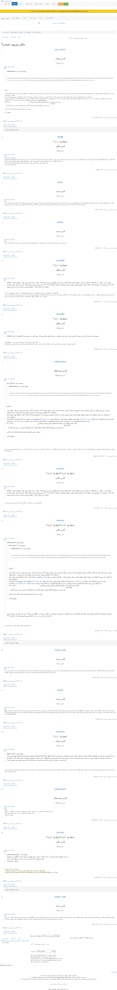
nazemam (60, 731)
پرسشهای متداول (16, 18)
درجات (40, 18)
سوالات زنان (27, 32)
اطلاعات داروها (39, 4)
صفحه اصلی (7, 4)
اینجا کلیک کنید (33, 11)
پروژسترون (76, 159)
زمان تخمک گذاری (91, 80)
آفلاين (4, 68)
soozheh (60, 468)
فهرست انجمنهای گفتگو (17, 32)
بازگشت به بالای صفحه (9, 124)
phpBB (8, 965)
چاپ (19, 37)
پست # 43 (19, 881)
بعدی (86, 38)
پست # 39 (19, 681)
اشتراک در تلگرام (7, 126)
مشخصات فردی (49, 18)
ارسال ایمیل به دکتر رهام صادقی (58, 984)
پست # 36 (19, 459)
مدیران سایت (33, 18)
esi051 (60, 182)
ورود (66, 4)
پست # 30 (19, 121)
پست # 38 (19, 634)
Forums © (114, 972)
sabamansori (60, 361)
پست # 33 (19, 251)
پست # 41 (19, 780)
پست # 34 (19, 305)
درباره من (54, 4)
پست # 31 (19, 173)
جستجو (21, 4)
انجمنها (14, 4)
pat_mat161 (60, 49)
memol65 (60, 260)
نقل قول (15, 126)
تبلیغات (47, 4)
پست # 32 (19, 213)
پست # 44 (19, 927)
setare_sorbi (60, 649)
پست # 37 (19, 511)
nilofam (60, 222)
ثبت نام (61, 4)
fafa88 (60, 136)
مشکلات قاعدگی (37, 32)
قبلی (74, 38)
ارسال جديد (5, 37)
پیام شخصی (6, 67)
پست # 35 (19, 352)
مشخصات (12, 67)
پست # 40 (19, 722)
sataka (60, 689)
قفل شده (13, 37)
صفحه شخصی (29, 4)
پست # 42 (19, 823)
